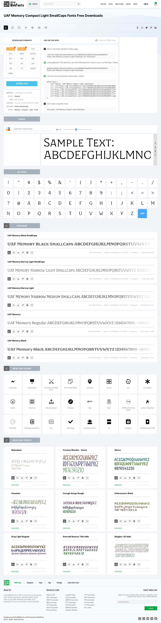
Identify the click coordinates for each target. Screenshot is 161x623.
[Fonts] (46, 28)
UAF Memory (14, 314)
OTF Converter (52, 597)
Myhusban (16, 450)
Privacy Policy (52, 610)
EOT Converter (89, 597)
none (11, 73)
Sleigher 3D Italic (122, 536)
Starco (117, 450)
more (142, 213)
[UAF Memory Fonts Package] (6, 225)
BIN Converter (51, 602)
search (78, 4)
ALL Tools (87, 607)
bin (33, 59)
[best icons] (6, 440)
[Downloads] (18, 252)
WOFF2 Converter (71, 600)
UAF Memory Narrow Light (21, 288)
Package (59, 583)
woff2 (33, 54)
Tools (135, 4)
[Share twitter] (146, 27)
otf (10, 59)
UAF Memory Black (17, 340)
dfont (33, 68)
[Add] (6, 28)
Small (36, 110)
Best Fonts (119, 4)
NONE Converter (71, 607)
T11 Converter (89, 605)
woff (22, 54)
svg (33, 49)
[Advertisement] (138, 75)
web (22, 49)
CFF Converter (52, 605)
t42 (10, 68)
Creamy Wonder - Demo (75, 450)
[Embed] (27, 252)
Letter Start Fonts (73, 583)
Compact (25, 110)
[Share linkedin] (155, 27)
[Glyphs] (26, 28)
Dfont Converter (52, 607)
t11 (22, 68)
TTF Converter (89, 595)
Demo (128, 4)
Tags (49, 583)
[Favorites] (12, 28)
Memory (17, 110)
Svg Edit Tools (70, 595)
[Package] (32, 28)
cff (33, 64)
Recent (103, 4)
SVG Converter (70, 597)
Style (40, 583)
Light (31, 110)
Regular (17, 96)
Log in (146, 4)
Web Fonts (17, 583)
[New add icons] (6, 368)
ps (22, 64)
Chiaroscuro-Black (123, 493)
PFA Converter (89, 600)
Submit (150, 608)
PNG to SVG (51, 595)
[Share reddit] (142, 27)
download (22, 84)
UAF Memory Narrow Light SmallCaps (26, 261)
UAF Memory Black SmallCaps (22, 235)
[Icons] (39, 28)
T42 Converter (70, 605)
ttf (10, 49)
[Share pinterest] (151, 27)
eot (10, 54)
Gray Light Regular (20, 536)
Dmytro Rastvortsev (22, 106)
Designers (30, 583)
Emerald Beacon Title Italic (76, 536)
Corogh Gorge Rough (73, 493)
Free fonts (15, 4)
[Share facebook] (137, 27)
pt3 (10, 64)
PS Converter (89, 602)
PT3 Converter (70, 602)
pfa (22, 59)
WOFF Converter (52, 600)
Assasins (15, 493)
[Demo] (19, 28)
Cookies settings (71, 610)
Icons (111, 4)
